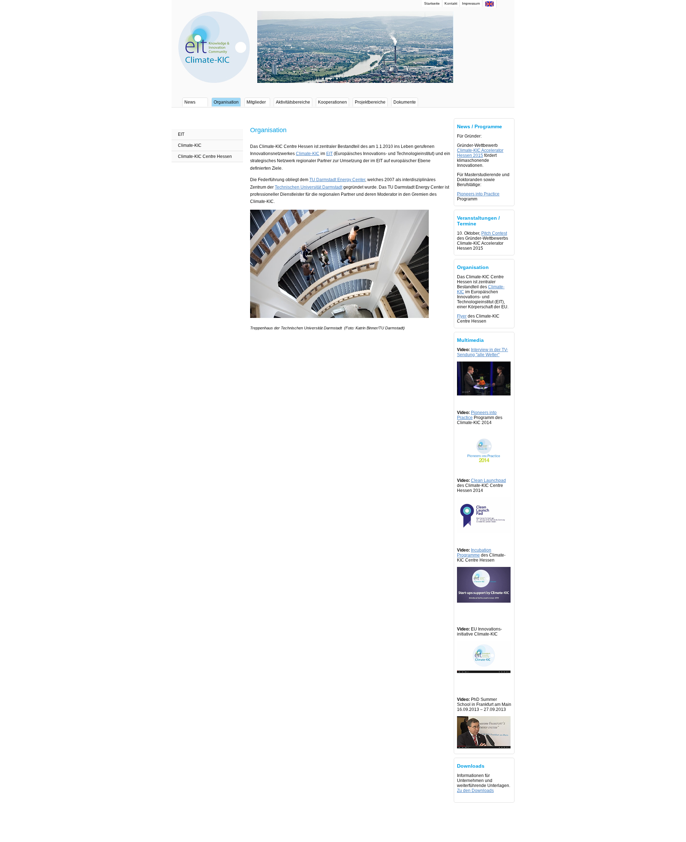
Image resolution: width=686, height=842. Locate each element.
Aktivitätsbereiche (293, 102)
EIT (181, 134)
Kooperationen (332, 102)
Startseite (432, 3)
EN (489, 4)
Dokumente (404, 102)
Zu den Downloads (475, 790)
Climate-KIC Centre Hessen (205, 156)
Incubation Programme (474, 553)
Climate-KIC (190, 145)
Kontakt (450, 3)
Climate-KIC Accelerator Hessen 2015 (480, 153)
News (189, 102)
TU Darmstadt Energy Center (337, 179)
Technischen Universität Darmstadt (308, 187)
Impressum (471, 3)
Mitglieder (256, 102)
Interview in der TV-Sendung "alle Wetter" (482, 352)
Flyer (462, 316)
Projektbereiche (370, 102)
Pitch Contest (494, 233)
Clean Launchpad (488, 480)
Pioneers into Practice (478, 193)
